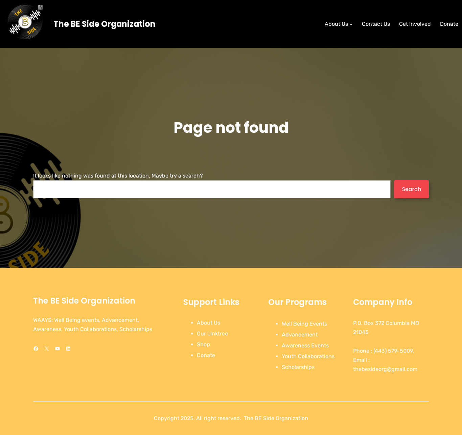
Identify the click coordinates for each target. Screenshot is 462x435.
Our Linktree (212, 333)
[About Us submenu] (351, 24)
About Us (208, 322)
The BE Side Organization (104, 23)
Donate (206, 355)
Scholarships (298, 367)
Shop (203, 344)
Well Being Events (304, 323)
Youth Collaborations (308, 356)
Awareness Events (305, 345)
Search (411, 189)
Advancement (300, 334)
